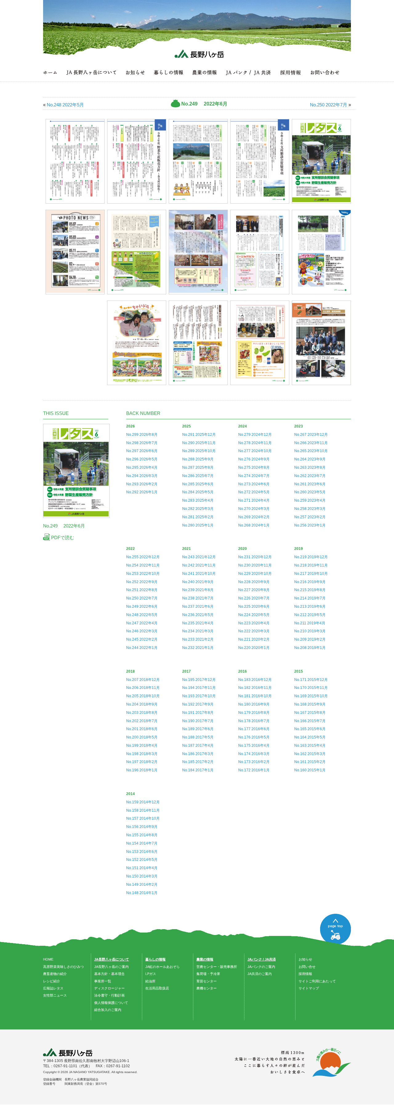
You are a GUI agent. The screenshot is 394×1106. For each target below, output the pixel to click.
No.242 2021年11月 (199, 565)
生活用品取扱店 (157, 988)
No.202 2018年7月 (142, 721)
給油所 (150, 981)
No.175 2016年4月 (254, 745)
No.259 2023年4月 (310, 500)
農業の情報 (204, 959)
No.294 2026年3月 (142, 476)
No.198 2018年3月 (142, 754)
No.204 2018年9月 (142, 704)
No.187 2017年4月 (198, 745)
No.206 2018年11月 (143, 688)
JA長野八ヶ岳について (111, 959)
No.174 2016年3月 (254, 754)
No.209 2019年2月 (310, 639)
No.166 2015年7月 (310, 721)
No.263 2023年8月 (310, 467)
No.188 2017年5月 (198, 737)
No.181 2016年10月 (255, 696)
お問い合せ (307, 967)
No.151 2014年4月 (142, 868)
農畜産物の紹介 (55, 974)
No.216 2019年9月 (310, 582)
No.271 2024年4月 (254, 500)
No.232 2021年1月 (198, 648)
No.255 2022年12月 (143, 557)
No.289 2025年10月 (199, 451)
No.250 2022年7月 (142, 598)
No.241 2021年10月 (199, 573)
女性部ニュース (55, 995)
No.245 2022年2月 (142, 639)
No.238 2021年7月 (198, 598)
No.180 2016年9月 (254, 704)
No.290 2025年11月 (199, 443)
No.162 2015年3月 (310, 754)
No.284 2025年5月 (198, 492)
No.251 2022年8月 (142, 590)
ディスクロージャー (109, 988)
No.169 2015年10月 (311, 696)
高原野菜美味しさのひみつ (63, 967)
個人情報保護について (111, 1003)
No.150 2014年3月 (142, 876)
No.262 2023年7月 (310, 476)
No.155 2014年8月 (142, 835)
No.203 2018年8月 (142, 712)
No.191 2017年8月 (198, 712)
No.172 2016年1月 (254, 770)
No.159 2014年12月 (143, 802)
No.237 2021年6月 (198, 606)
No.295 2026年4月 (142, 467)
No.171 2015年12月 (311, 680)
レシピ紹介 (51, 981)
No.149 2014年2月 (142, 884)
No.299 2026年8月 (142, 434)
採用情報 (305, 974)
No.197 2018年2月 (142, 762)
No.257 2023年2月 (310, 517)
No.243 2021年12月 (199, 557)
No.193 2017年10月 (199, 696)
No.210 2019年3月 (310, 631)
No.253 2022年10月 (143, 573)
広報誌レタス (53, 988)
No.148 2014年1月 (142, 893)
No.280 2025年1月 (198, 525)
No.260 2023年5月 (310, 492)
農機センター (206, 988)
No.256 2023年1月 (310, 525)
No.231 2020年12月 (255, 557)
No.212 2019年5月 (310, 615)
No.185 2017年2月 (198, 762)
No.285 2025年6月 (198, 484)
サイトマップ (309, 988)
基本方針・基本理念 (109, 974)
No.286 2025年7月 (198, 476)
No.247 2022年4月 (142, 623)
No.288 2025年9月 (198, 459)
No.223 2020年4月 (254, 623)
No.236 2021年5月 (198, 615)
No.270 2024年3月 (254, 509)
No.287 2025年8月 (198, 467)
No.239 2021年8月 (198, 590)
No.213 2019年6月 (310, 606)
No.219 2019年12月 (311, 557)
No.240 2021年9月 (198, 582)
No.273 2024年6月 (254, 484)
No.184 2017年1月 (198, 770)
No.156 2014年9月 (142, 827)
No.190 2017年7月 (198, 721)
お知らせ (305, 959)
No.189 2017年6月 (198, 729)
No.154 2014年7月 (142, 843)
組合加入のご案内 (107, 1010)
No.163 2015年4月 (310, 745)
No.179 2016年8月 (254, 712)
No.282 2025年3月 (198, 509)
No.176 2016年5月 (254, 737)
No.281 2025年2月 (198, 517)
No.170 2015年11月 (311, 688)
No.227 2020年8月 (254, 590)
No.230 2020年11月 (255, 565)
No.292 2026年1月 (142, 492)
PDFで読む (62, 537)
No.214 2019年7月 (310, 598)
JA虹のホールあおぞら (162, 967)
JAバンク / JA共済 (261, 959)
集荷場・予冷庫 (208, 974)
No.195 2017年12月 (199, 680)
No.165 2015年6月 (310, 729)
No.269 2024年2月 (254, 517)
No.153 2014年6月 (142, 851)
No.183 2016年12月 (255, 680)
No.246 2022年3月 (142, 631)
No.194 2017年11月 (199, 688)
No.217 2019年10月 (311, 573)
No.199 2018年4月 (142, 745)
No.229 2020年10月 (255, 573)
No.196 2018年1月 (142, 770)
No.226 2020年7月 (254, 598)
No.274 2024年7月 (254, 476)
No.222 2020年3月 (254, 631)
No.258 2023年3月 (310, 509)
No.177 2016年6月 (254, 729)
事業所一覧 (102, 981)
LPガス (150, 974)
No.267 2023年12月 (311, 434)
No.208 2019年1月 (310, 648)
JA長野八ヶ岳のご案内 (111, 967)
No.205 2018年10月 (143, 696)
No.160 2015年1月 (310, 770)
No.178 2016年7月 (254, 721)
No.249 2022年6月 (142, 606)
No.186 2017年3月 (198, 754)
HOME (48, 959)
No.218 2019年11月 (311, 565)
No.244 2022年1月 (142, 648)
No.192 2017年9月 (198, 704)
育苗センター (206, 981)
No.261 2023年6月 (310, 484)
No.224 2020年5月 (254, 615)
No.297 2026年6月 (142, 451)
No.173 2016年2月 (254, 762)
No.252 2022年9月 (142, 582)
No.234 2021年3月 (198, 631)
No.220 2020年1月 (254, 648)
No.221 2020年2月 (254, 639)
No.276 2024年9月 (254, 459)
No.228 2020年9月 (254, 582)
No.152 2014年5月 (142, 859)
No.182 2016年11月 (255, 688)
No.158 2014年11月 (143, 810)
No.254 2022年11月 (143, 565)
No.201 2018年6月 (142, 729)
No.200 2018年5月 (142, 737)
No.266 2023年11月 (311, 443)
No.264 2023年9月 (310, 459)
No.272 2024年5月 (254, 492)
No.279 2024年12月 (255, 434)
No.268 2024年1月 (254, 525)
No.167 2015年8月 (310, 712)
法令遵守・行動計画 (109, 995)
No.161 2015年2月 (310, 762)
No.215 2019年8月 (310, 590)
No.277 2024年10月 (255, 451)
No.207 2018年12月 (143, 680)
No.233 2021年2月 (198, 639)
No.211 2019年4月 (309, 623)
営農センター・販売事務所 (216, 967)
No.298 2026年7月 (142, 443)
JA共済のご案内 (259, 974)
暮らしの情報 (155, 959)
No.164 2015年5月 (310, 737)
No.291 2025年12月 (199, 434)
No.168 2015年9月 (310, 704)
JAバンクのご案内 (261, 967)
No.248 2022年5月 (142, 615)
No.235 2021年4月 (198, 623)
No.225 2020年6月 (254, 606)
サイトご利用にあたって (317, 981)
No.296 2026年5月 (142, 459)
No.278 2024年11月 (255, 443)
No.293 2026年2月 (142, 484)
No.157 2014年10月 (143, 818)
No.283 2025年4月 (198, 500)
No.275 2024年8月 (254, 467)
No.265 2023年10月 (311, 451)
